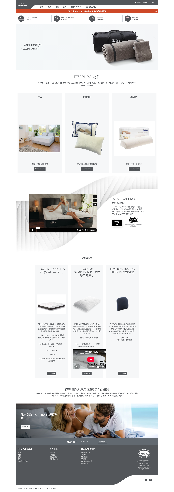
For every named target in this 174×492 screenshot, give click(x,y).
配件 (64, 7)
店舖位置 (25, 427)
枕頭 (49, 7)
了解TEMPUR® (85, 453)
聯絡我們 (146, 2)
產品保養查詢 (54, 459)
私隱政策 (83, 455)
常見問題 (52, 455)
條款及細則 (84, 457)
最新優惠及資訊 (23, 461)
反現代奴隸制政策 (86, 461)
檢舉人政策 (84, 463)
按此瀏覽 (102, 442)
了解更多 (117, 223)
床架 (57, 7)
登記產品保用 (54, 457)
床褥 (41, 7)
